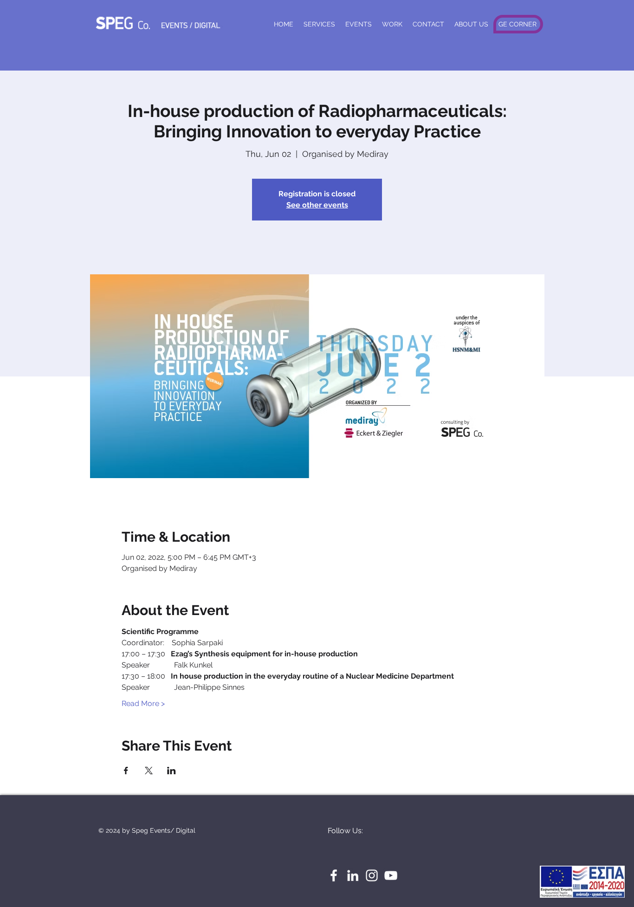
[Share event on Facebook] (126, 770)
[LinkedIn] (353, 875)
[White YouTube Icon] (391, 875)
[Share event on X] (148, 770)
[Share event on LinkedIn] (171, 770)
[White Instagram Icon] (372, 875)
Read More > (143, 703)
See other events (317, 205)
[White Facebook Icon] (334, 875)
